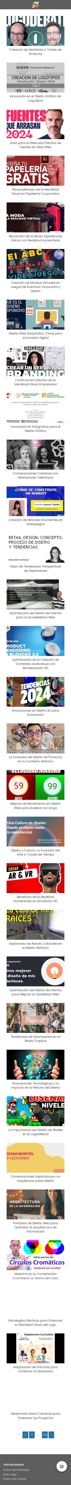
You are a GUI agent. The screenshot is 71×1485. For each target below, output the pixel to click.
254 (45, 1434)
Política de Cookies (14, 1479)
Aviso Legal (10, 1474)
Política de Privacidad (16, 1470)
